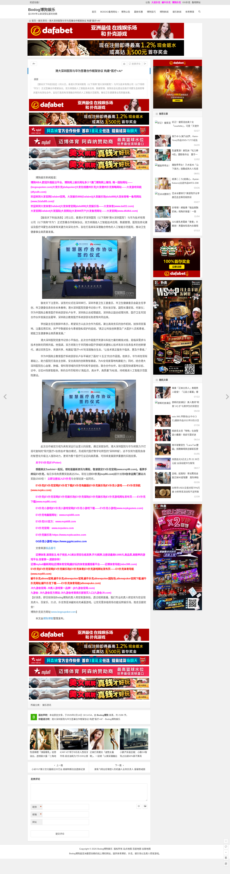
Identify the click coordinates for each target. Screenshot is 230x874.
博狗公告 (125, 11)
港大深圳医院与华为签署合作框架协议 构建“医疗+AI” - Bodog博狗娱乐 (86, 719)
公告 (148, 2)
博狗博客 (48, 618)
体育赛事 (189, 11)
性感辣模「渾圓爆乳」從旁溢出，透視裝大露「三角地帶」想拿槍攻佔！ (43, 756)
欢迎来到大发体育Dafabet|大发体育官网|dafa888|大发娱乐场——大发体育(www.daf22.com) (82, 206)
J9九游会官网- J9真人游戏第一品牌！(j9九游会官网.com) (63, 588)
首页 (94, 11)
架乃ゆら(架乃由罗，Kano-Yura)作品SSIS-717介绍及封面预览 (185, 140)
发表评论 (136, 63)
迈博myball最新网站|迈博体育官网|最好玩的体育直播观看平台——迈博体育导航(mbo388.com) (84, 564)
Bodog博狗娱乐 (41, 10)
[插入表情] (138, 806)
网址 (34, 822)
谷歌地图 (146, 849)
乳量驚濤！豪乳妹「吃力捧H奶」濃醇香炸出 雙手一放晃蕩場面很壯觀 (185, 154)
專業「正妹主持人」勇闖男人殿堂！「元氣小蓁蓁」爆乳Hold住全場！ (185, 392)
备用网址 (196, 2)
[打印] (124, 64)
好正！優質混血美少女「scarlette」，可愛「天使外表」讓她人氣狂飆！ (185, 126)
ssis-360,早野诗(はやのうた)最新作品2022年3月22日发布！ (185, 420)
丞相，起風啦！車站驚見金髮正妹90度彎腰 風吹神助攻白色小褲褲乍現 (185, 477)
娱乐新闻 (177, 11)
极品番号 (51, 548)
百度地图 (137, 849)
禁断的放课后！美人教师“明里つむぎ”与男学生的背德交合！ (185, 406)
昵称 (36, 807)
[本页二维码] (225, 863)
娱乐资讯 (42, 20)
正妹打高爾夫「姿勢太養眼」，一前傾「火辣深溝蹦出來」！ (103, 756)
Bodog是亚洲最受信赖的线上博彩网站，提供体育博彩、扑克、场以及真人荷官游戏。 (115, 853)
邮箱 (36, 814)
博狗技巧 (151, 11)
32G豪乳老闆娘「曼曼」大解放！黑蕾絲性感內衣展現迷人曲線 (185, 226)
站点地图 (127, 849)
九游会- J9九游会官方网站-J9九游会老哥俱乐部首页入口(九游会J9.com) (71, 592)
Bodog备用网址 (108, 11)
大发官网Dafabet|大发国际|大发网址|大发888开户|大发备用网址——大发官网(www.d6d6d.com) (84, 211)
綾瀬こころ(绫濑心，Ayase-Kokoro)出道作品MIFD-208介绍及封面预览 (185, 183)
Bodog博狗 (102, 715)
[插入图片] (145, 806)
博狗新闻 (164, 11)
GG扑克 (186, 2)
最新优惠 (138, 11)
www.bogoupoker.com (63, 612)
